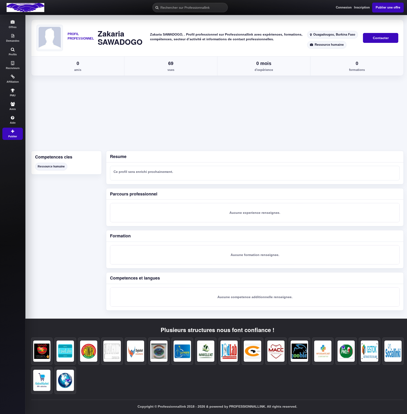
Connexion (344, 7)
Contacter (381, 38)
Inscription (362, 7)
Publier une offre (388, 7)
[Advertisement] (216, 115)
